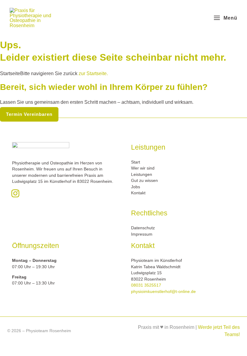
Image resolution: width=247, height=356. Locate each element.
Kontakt (138, 193)
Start (135, 162)
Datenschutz (143, 228)
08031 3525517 (146, 285)
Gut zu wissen (144, 180)
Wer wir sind (143, 168)
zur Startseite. (92, 73)
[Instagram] (15, 193)
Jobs (135, 187)
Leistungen (141, 174)
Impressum (141, 234)
